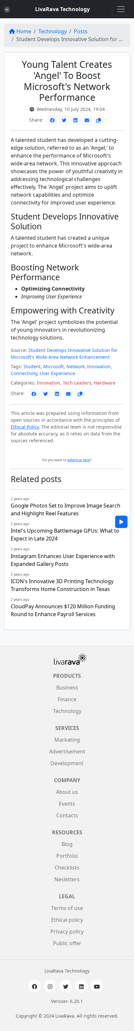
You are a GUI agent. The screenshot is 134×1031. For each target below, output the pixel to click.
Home (23, 31)
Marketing (67, 739)
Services (67, 728)
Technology (52, 31)
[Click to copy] (98, 120)
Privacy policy (67, 931)
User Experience (57, 373)
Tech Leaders (77, 383)
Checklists (67, 867)
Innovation (99, 366)
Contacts (67, 815)
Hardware (104, 383)
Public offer (67, 943)
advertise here (78, 460)
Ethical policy (67, 919)
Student (32, 366)
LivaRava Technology (62, 9)
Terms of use (67, 908)
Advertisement (67, 751)
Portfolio (67, 855)
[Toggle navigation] (121, 9)
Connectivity (24, 373)
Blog (67, 844)
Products (67, 675)
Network (75, 366)
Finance (67, 699)
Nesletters (67, 879)
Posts (80, 31)
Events (67, 803)
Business (67, 687)
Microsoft (53, 366)
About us (67, 792)
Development (67, 763)
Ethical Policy (25, 427)
